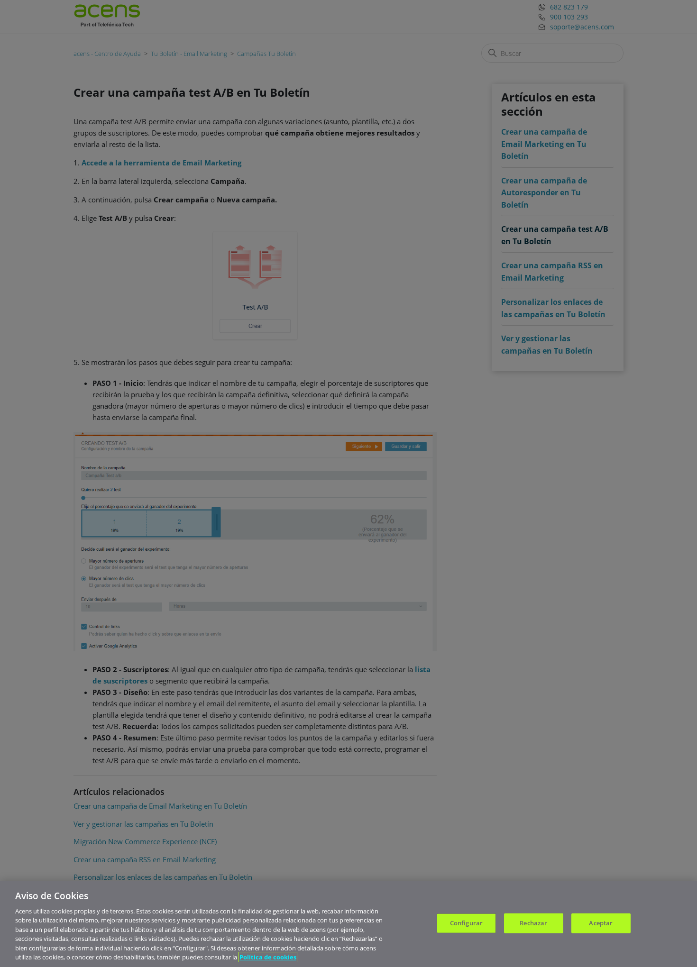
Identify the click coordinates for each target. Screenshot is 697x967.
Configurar (466, 923)
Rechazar (533, 923)
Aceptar (601, 923)
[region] (348, 924)
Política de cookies (267, 957)
